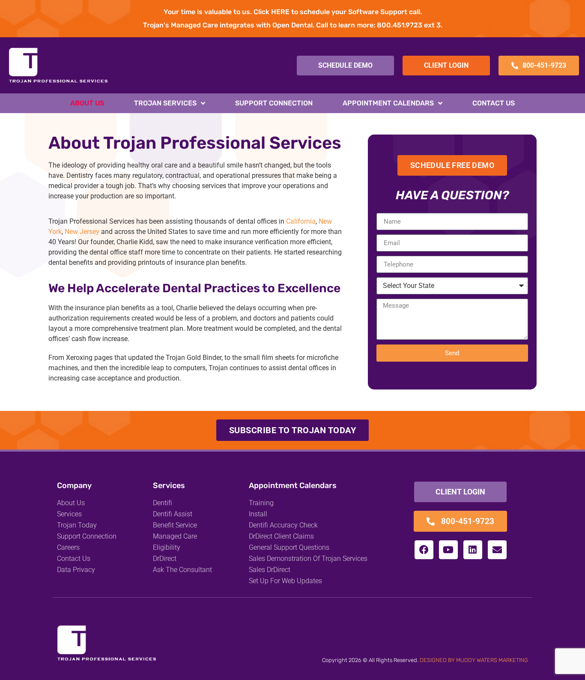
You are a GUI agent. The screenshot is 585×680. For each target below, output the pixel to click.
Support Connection (274, 103)
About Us (87, 103)
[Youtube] (448, 549)
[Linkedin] (472, 549)
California (301, 221)
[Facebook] (424, 549)
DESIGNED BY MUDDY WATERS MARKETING (474, 660)
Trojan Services (165, 103)
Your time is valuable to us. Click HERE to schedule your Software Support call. (293, 12)
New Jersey (82, 232)
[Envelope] (497, 549)
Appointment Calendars (388, 103)
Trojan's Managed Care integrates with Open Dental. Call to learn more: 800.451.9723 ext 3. (292, 25)
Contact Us (493, 103)
